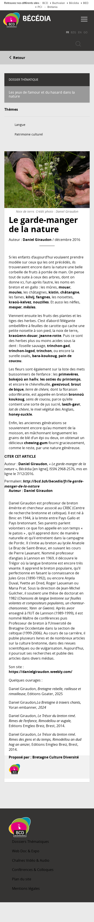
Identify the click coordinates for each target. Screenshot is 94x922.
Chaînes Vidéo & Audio (30, 860)
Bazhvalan (58, 3)
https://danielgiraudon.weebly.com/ (40, 671)
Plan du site (21, 879)
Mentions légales (26, 888)
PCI (40, 7)
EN (80, 32)
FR (67, 32)
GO (85, 32)
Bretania (52, 7)
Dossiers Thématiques (30, 841)
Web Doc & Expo (25, 851)
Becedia (37, 18)
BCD (45, 3)
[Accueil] (11, 19)
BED (86, 3)
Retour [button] (18, 57)
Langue (20, 125)
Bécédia (74, 3)
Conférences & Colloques (33, 869)
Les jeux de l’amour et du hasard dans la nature (42, 94)
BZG (73, 32)
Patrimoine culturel (29, 134)
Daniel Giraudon (37, 239)
